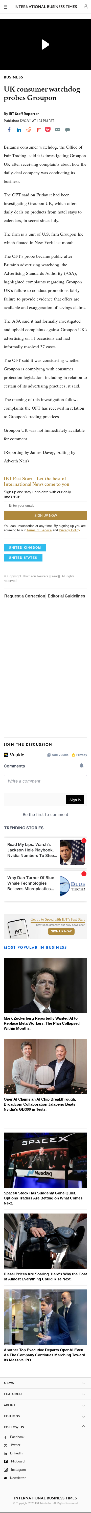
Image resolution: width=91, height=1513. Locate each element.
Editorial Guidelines (66, 596)
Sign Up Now (61, 931)
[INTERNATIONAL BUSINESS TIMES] (46, 7)
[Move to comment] (67, 129)
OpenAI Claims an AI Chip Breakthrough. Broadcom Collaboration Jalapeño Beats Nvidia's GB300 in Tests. (40, 1104)
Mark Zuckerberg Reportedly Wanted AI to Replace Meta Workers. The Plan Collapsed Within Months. (42, 1023)
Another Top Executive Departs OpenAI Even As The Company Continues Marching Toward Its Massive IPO (44, 1355)
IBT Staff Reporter (24, 113)
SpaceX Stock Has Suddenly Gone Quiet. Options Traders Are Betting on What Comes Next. (43, 1198)
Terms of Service (39, 530)
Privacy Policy (69, 530)
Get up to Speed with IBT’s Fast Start (58, 919)
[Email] (57, 129)
